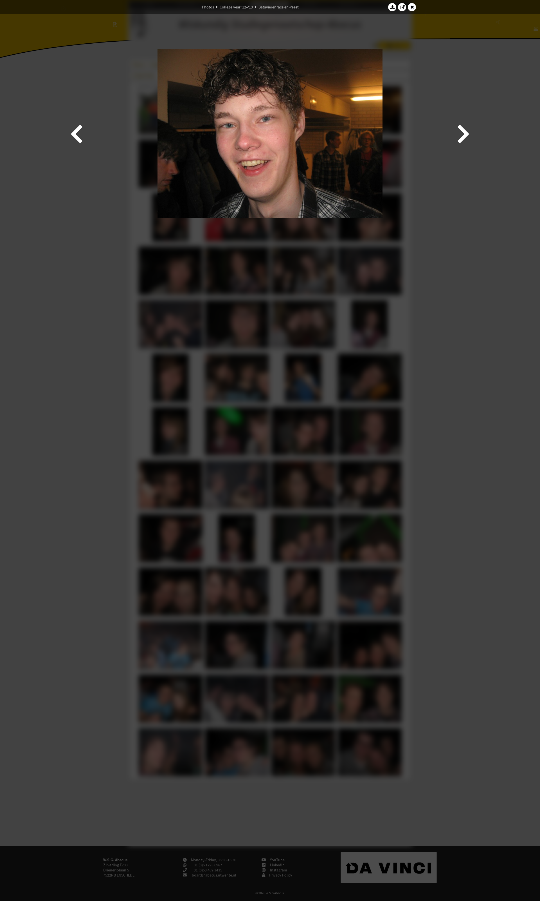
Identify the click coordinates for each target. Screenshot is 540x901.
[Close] (412, 7)
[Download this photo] (392, 7)
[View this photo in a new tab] (402, 7)
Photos (208, 7)
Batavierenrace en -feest (278, 7)
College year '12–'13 (236, 7)
